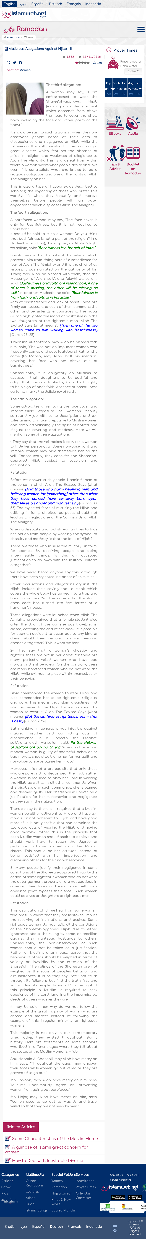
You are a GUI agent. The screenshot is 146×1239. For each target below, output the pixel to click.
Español (38, 4)
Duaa (30, 1204)
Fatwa (6, 1187)
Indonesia (93, 4)
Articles (7, 1181)
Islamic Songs (37, 1210)
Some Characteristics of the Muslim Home (55, 1139)
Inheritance (85, 1181)
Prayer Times (86, 1187)
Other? (133, 71)
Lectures (32, 1191)
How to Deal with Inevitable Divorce (47, 1161)
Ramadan (31, 29)
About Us (132, 1175)
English (10, 4)
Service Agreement (120, 1180)
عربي (23, 4)
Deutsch (55, 4)
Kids (4, 1193)
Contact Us (116, 1175)
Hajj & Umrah (62, 1193)
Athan (31, 1198)
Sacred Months (63, 1210)
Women (57, 1181)
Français (74, 4)
